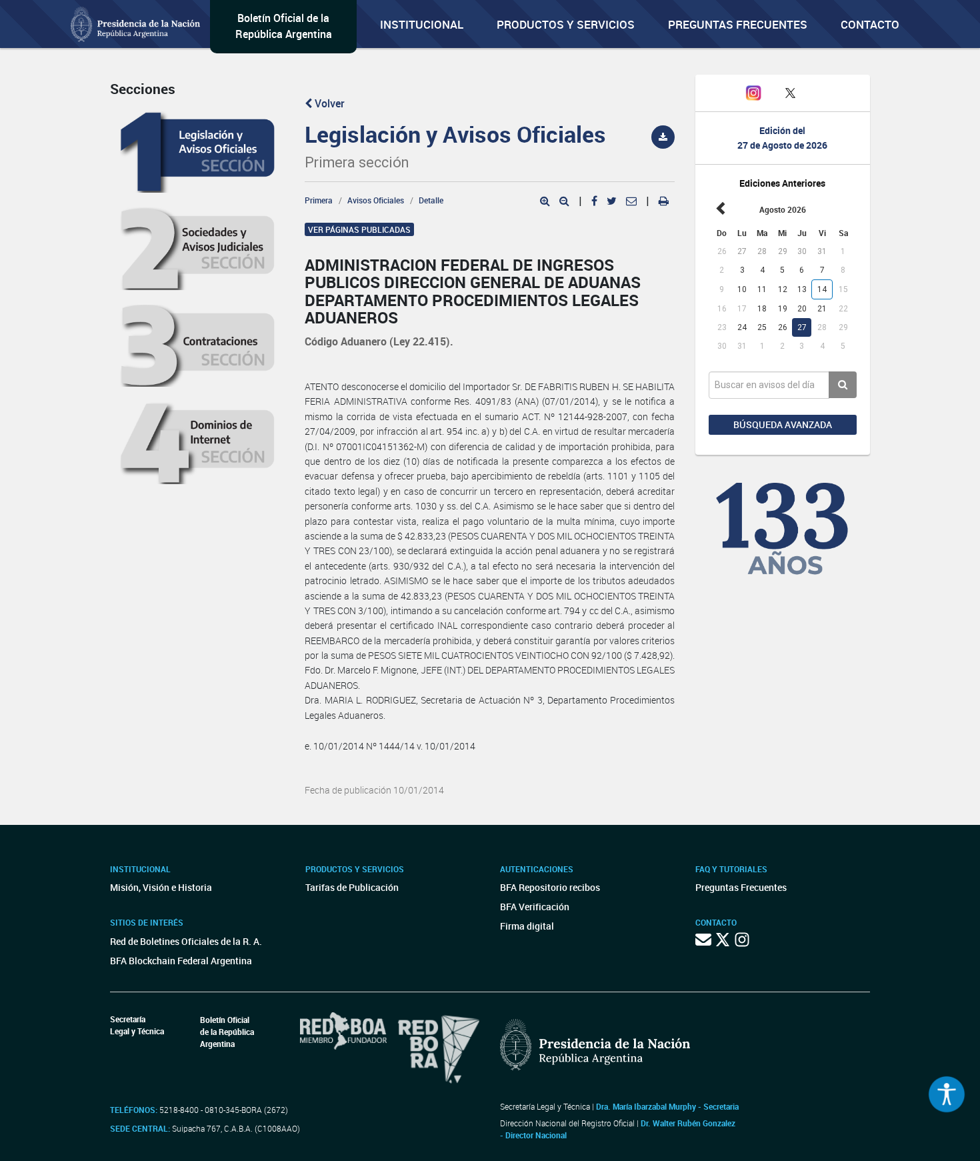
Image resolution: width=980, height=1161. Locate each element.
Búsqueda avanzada (782, 424)
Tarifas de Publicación (352, 887)
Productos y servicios (566, 24)
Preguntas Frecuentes (737, 24)
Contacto (870, 24)
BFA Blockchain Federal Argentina (181, 960)
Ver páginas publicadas (359, 229)
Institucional (421, 24)
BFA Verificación (534, 906)
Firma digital (527, 926)
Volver (328, 103)
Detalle (431, 200)
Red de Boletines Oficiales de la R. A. (186, 941)
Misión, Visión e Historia (161, 887)
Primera (319, 200)
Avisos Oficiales (375, 200)
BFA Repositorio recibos (550, 887)
